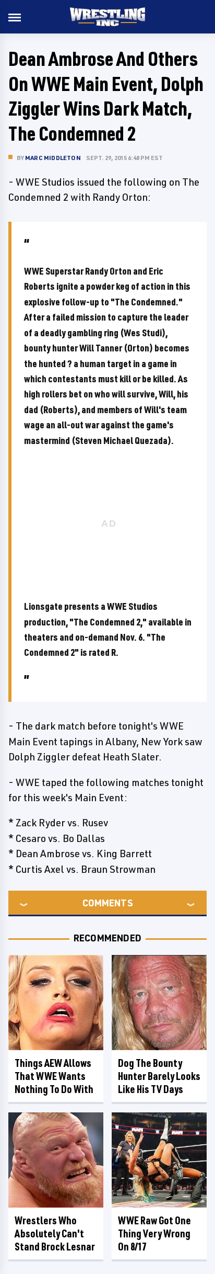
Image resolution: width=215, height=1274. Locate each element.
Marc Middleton (53, 158)
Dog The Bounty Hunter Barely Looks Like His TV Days (159, 1076)
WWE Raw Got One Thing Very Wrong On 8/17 (154, 1233)
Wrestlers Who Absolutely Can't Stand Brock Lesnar (55, 1233)
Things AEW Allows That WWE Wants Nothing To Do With (54, 1076)
